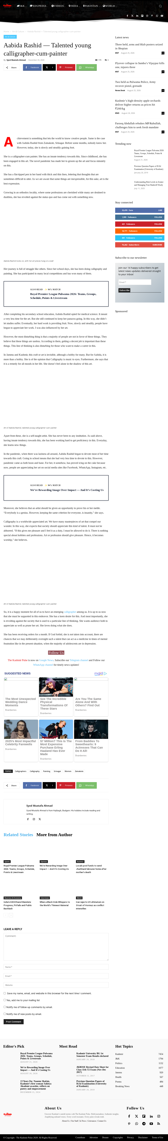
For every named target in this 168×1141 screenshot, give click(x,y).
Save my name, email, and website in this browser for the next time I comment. (49, 993)
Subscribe (157, 244)
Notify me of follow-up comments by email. (29, 1007)
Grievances (92, 1121)
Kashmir (80, 861)
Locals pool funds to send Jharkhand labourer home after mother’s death (91, 869)
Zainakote (79, 771)
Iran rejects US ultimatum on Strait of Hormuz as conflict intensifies (90, 905)
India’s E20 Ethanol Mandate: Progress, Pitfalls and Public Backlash (18, 905)
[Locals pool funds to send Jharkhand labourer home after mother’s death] (92, 851)
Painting (46, 771)
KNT (117, 53)
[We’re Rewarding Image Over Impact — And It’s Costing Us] (56, 851)
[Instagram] (147, 16)
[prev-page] (6, 915)
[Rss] (159, 1124)
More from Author (54, 834)
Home (6, 31)
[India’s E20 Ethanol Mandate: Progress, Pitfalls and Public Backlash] (20, 888)
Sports (7, 861)
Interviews (45, 898)
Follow (158, 217)
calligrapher (70, 611)
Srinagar (57, 771)
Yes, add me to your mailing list (23, 1000)
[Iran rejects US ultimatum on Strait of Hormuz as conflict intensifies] (92, 888)
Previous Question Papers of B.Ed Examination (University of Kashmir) (91, 1084)
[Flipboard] (142, 16)
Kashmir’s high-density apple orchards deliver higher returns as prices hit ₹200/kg (137, 104)
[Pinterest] (152, 16)
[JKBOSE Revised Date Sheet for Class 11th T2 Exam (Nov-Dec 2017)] (66, 1071)
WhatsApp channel (43, 664)
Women (68, 771)
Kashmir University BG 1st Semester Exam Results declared (92, 1054)
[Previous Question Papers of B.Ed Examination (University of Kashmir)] (123, 170)
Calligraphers (20, 771)
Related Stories (18, 834)
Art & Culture (18, 31)
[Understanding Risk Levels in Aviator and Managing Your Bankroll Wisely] (123, 186)
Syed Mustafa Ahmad (16, 60)
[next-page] (11, 915)
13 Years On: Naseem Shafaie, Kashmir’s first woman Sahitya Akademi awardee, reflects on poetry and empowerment (35, 1085)
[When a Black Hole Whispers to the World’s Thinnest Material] (56, 888)
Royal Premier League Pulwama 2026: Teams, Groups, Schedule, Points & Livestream (19, 869)
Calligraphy (35, 771)
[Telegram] (144, 1124)
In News (83, 1121)
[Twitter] (132, 16)
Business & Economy (13, 898)
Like (160, 210)
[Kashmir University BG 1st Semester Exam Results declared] (66, 1057)
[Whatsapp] (157, 16)
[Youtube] (162, 16)
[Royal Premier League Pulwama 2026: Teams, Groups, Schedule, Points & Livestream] (20, 851)
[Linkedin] (137, 16)
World (79, 898)
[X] (41, 819)
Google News (46, 660)
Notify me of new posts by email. (24, 1014)
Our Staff (74, 1121)
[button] (160, 6)
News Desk (120, 90)
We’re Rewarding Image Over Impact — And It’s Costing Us (35, 1068)
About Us (66, 1121)
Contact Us (102, 1121)
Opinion (44, 861)
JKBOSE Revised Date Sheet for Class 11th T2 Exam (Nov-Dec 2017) (92, 1069)
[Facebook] (127, 16)
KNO (117, 113)
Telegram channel (79, 660)
